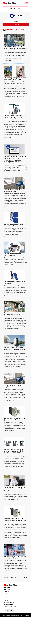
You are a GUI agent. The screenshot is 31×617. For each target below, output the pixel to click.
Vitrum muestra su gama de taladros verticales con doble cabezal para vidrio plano (14, 451)
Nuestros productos (9, 596)
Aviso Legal (6, 600)
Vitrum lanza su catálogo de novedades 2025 (13, 225)
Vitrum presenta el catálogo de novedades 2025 (14, 282)
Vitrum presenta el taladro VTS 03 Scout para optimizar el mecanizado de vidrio (14, 117)
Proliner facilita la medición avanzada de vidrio (13, 190)
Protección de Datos (9, 602)
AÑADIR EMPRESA (9, 610)
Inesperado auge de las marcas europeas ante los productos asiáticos (14, 489)
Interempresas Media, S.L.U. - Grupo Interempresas (17, 615)
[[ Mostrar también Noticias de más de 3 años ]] (15, 578)
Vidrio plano (15, 8)
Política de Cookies (8, 604)
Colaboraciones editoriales (10, 606)
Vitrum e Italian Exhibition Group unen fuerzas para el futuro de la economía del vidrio (15, 48)
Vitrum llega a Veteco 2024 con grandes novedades (14, 419)
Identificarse (7, 587)
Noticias (15, 21)
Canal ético (7, 593)
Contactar (16, 24)
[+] (10, 60)
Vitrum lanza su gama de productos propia (12, 254)
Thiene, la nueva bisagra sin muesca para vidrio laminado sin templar (15, 520)
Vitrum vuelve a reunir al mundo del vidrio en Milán (15, 557)
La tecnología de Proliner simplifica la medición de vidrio (14, 386)
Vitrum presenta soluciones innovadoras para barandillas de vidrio (15, 349)
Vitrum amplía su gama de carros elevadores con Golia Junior (15, 78)
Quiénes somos (7, 598)
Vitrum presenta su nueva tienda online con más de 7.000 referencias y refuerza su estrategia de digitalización (15, 159)
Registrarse (7, 589)
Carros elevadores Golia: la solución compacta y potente (14, 314)
